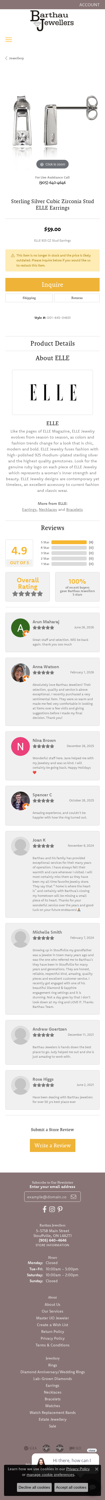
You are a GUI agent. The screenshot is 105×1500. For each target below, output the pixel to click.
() (91, 542)
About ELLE (52, 358)
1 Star (45, 564)
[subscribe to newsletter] (73, 1197)
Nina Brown (44, 740)
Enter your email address (52, 1186)
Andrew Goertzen (50, 1029)
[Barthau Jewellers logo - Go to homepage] (52, 20)
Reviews (52, 527)
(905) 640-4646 (52, 182)
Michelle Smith (47, 932)
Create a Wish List (52, 1324)
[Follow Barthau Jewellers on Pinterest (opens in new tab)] (60, 1209)
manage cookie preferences (50, 1474)
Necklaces (48, 509)
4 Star (45, 548)
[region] (52, 123)
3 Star (45, 553)
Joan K (39, 840)
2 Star (45, 558)
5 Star (45, 542)
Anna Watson (46, 666)
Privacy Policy (53, 1338)
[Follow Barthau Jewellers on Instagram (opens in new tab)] (52, 1209)
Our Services (52, 1311)
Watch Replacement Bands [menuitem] (53, 1412)
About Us (52, 1304)
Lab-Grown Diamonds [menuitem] (52, 1378)
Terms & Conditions (52, 1345)
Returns (77, 298)
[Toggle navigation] (8, 39)
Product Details (52, 343)
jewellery (16, 58)
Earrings (29, 509)
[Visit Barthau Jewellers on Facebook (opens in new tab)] (45, 1209)
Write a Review (52, 1145)
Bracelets (74, 509)
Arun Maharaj (46, 621)
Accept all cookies (71, 1487)
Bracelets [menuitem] (53, 1399)
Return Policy (52, 1331)
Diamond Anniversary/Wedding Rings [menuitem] (52, 1371)
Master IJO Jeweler (52, 1318)
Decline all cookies (34, 1487)
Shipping (29, 298)
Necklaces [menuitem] (52, 1392)
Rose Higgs (43, 1079)
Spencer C (42, 794)
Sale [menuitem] (52, 1426)
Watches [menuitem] (52, 1405)
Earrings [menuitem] (52, 1385)
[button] (89, 4)
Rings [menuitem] (52, 1365)
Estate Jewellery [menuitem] (52, 1419)
